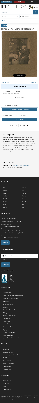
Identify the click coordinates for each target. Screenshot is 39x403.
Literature (5, 307)
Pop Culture (6, 318)
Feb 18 (24, 196)
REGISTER (6, 2)
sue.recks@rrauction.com (11, 226)
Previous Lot (5, 82)
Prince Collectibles (8, 324)
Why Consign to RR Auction (11, 355)
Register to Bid (7, 380)
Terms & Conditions (8, 363)
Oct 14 (5, 193)
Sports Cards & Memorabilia (11, 338)
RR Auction (17, 396)
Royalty (5, 329)
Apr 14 (24, 204)
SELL (19, 2)
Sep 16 (5, 187)
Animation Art (7, 292)
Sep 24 (5, 190)
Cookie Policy (7, 366)
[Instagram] (24, 125)
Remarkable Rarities (9, 327)
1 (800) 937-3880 (11, 218)
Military (5, 313)
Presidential (6, 321)
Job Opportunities (8, 352)
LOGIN (32, 2)
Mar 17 (24, 199)
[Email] (27, 125)
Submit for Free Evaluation (19, 110)
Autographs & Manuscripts (10, 298)
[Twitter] (20, 125)
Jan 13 (24, 187)
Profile (4, 386)
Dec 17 (5, 207)
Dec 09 (5, 204)
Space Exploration (8, 335)
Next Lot (33, 82)
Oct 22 (5, 196)
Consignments (7, 389)
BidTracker (6, 383)
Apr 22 (24, 207)
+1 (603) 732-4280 (15, 221)
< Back (3, 21)
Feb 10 (24, 193)
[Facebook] (16, 125)
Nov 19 (5, 202)
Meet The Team (7, 358)
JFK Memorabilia (8, 304)
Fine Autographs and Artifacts (21, 165)
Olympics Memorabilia (9, 315)
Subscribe (6, 264)
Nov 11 (5, 199)
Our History (6, 349)
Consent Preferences (11, 400)
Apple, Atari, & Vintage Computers (13, 295)
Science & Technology (9, 332)
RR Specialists (7, 360)
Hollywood (6, 301)
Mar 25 (24, 202)
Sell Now (5, 242)
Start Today (19, 119)
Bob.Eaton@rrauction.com (12, 237)
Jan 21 (24, 190)
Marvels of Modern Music (10, 310)
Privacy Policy (7, 369)
